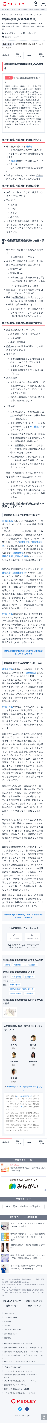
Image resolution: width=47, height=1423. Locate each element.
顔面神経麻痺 (36, 426)
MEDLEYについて (12, 1301)
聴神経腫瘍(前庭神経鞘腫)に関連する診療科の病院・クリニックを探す (23, 652)
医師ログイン (34, 1305)
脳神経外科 (29, 977)
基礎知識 (5, 55)
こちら (21, 1107)
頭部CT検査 (15, 985)
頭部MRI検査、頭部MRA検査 (21, 989)
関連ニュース (17, 55)
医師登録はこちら (34, 1301)
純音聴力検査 (15, 994)
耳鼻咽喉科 (16, 977)
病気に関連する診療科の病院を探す (23, 1206)
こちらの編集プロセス (24, 1096)
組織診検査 (29, 994)
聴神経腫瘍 (7, 521)
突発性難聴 (18, 553)
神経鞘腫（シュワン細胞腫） (25, 965)
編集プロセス (12, 1305)
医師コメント (41, 55)
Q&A (29, 55)
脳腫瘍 (29, 146)
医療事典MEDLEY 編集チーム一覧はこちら (24, 1088)
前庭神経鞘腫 (21, 556)
